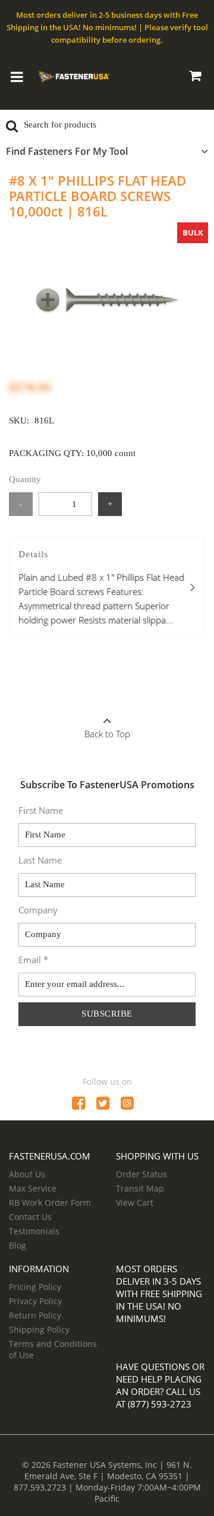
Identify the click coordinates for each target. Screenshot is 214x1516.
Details (101, 587)
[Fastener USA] (74, 75)
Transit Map (140, 1188)
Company (38, 910)
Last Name (40, 860)
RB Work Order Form (50, 1202)
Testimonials (34, 1231)
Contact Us (30, 1216)
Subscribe (107, 1013)
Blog (17, 1245)
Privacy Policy (35, 1301)
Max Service (32, 1188)
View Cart (134, 1202)
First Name (40, 810)
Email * (33, 960)
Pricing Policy (35, 1286)
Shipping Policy (39, 1329)
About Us (27, 1174)
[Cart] (194, 78)
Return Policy (35, 1315)
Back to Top (107, 734)
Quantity (25, 479)
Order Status (141, 1174)
